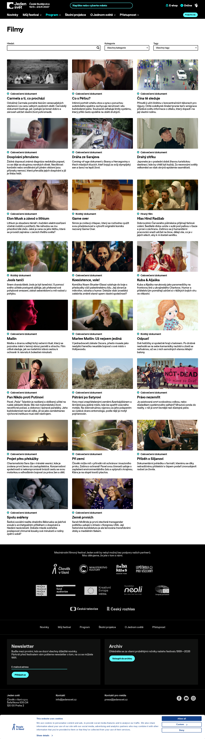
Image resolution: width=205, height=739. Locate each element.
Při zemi (78, 459)
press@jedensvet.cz (116, 699)
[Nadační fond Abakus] (122, 569)
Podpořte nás (190, 15)
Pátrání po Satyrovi (86, 397)
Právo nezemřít (148, 397)
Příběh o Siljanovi (150, 459)
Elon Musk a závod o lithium (28, 218)
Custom (180, 724)
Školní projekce (75, 14)
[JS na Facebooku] (180, 698)
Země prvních (82, 517)
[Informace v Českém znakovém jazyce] (196, 5)
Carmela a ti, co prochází (26, 98)
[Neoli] (133, 590)
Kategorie (110, 43)
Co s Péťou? (81, 98)
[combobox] (101, 5)
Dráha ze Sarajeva (85, 157)
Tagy (155, 43)
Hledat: (11, 43)
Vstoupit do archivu (122, 658)
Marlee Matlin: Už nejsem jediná (97, 338)
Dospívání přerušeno (23, 157)
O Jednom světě (101, 14)
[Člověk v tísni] (61, 568)
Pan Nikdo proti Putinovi (25, 397)
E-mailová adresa (20, 663)
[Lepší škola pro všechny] (144, 569)
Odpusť (143, 338)
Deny (181, 730)
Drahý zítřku (146, 157)
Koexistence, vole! (86, 280)
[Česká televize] (84, 608)
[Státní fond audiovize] (65, 590)
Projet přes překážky (22, 459)
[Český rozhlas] (120, 609)
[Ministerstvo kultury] (93, 569)
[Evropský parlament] (162, 590)
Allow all (182, 718)
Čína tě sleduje (148, 98)
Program (52, 14)
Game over (80, 218)
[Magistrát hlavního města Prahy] (41, 590)
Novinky (12, 14)
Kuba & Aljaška (148, 280)
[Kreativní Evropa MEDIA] (97, 590)
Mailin (11, 338)
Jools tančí (15, 280)
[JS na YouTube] (187, 698)
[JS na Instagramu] (194, 698)
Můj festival (31, 14)
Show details (43, 735)
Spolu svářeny (17, 517)
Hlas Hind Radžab (150, 218)
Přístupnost (128, 14)
